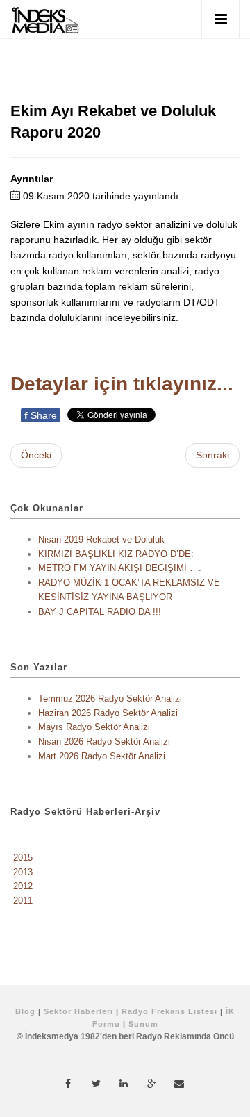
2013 (22, 872)
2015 (22, 857)
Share (40, 415)
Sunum (143, 1024)
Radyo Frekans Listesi (169, 1011)
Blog (25, 1011)
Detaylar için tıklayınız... (121, 384)
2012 (22, 886)
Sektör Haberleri (78, 1011)
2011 (22, 900)
